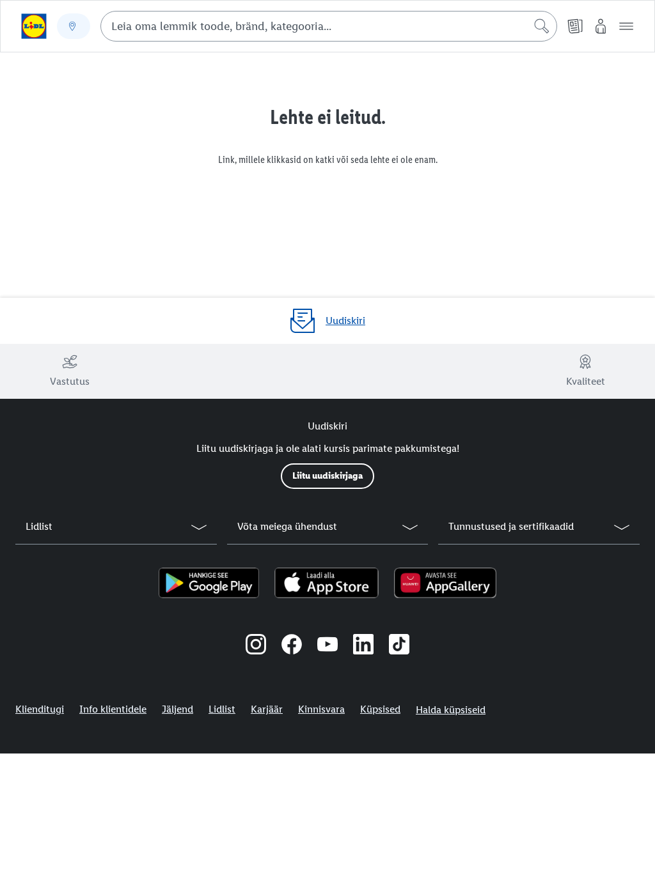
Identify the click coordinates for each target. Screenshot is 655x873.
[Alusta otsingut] (542, 26)
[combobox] (328, 26)
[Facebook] (291, 646)
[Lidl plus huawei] (445, 583)
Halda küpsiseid (450, 710)
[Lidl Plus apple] (326, 583)
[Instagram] (256, 646)
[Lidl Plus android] (209, 583)
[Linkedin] (363, 646)
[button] (626, 26)
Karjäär (267, 709)
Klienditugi (39, 709)
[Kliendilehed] (575, 26)
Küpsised (380, 709)
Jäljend (177, 709)
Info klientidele (112, 709)
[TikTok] (399, 646)
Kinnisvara (321, 709)
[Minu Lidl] (600, 26)
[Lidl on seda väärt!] (34, 26)
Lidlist (222, 709)
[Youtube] (327, 646)
